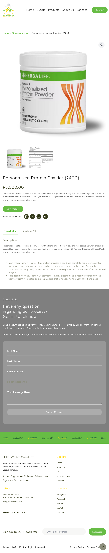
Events (41, 9)
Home (30, 9)
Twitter (60, 503)
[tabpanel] (54, 259)
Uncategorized (20, 33)
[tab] (10, 231)
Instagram (61, 494)
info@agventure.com (12, 501)
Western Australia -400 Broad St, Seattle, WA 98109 (18, 495)
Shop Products (63, 476)
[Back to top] (102, 546)
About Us (68, 9)
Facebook (61, 499)
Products (53, 9)
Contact (82, 9)
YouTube (61, 508)
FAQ (58, 471)
